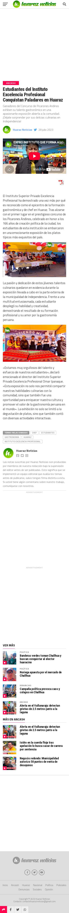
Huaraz (27, 437)
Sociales (37, 889)
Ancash (24, 702)
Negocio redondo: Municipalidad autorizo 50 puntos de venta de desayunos (39, 762)
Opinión (49, 889)
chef (34, 432)
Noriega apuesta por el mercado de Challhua (41, 674)
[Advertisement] (34, 43)
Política (24, 652)
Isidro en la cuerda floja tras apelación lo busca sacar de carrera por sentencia (41, 746)
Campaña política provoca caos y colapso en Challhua (40, 690)
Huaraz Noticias (22, 130)
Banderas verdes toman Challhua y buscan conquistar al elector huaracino (40, 659)
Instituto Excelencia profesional (23, 441)
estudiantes (47, 432)
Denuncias (25, 685)
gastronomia (12, 437)
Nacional (37, 885)
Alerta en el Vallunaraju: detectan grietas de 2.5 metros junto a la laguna (40, 709)
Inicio (5, 885)
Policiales (61, 885)
